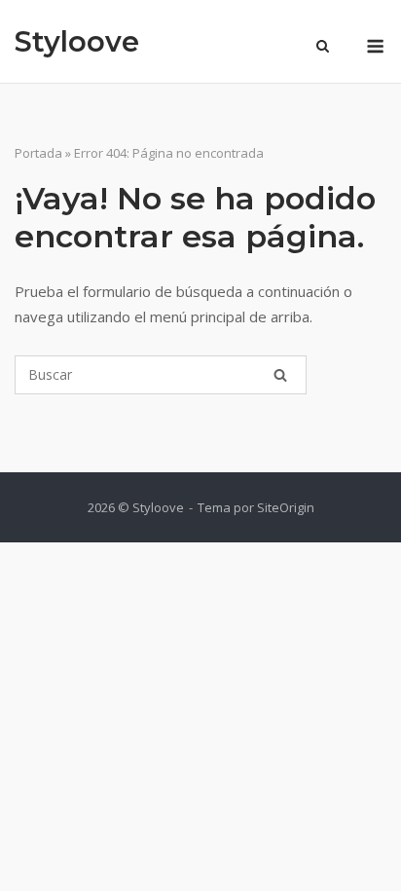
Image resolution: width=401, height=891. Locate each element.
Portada (38, 153)
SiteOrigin (285, 507)
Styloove (77, 41)
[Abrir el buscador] (322, 47)
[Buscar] (280, 374)
